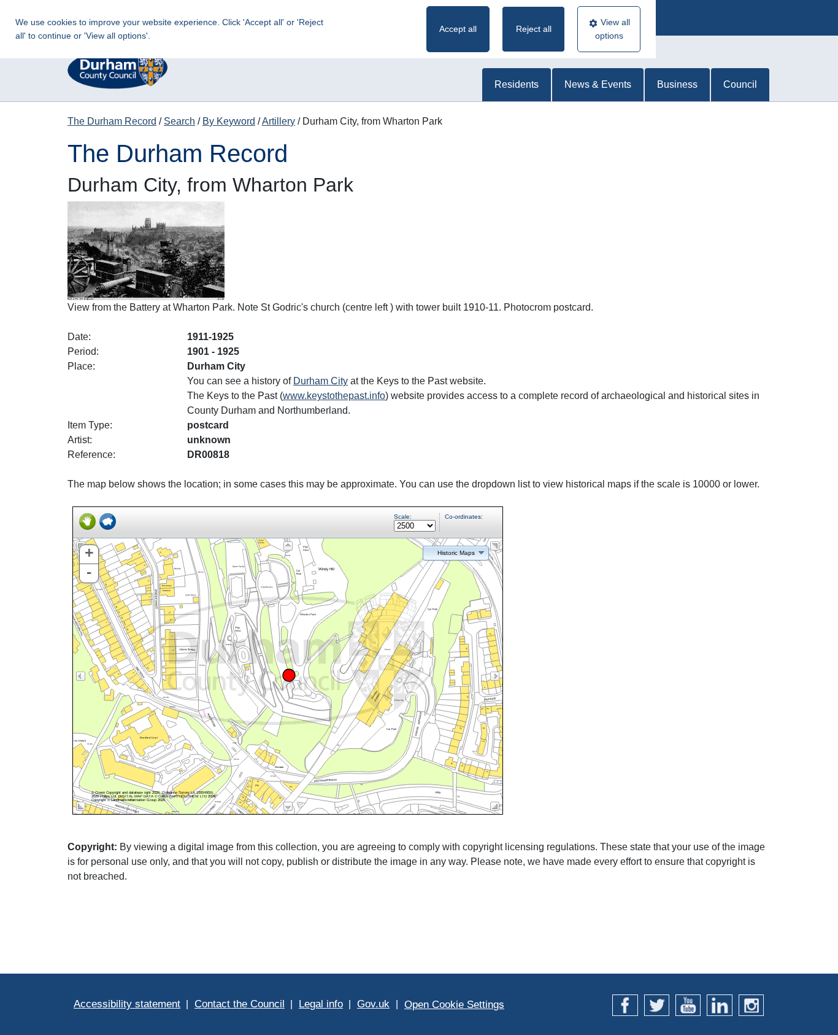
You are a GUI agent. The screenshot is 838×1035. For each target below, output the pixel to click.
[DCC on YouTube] (688, 1004)
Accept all (458, 29)
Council (740, 84)
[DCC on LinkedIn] (719, 1004)
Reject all (534, 29)
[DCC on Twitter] (656, 1004)
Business (677, 84)
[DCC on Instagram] (751, 1004)
